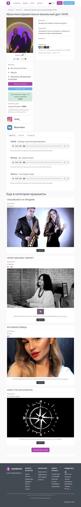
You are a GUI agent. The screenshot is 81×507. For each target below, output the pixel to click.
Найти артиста (28, 475)
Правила (68, 486)
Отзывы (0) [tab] (31, 135)
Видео (25, 3)
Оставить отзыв (20, 89)
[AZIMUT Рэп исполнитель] (40, 417)
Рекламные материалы (68, 483)
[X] (45, 47)
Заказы (39, 3)
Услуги (27, 489)
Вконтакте (68, 474)
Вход (59, 3)
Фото (32, 3)
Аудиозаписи (42, 474)
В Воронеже (56, 486)
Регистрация (69, 3)
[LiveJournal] (48, 47)
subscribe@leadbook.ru (14, 473)
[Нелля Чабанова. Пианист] (40, 288)
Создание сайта (69, 502)
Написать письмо (68, 478)
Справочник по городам (56, 475)
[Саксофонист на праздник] (40, 227)
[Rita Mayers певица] (40, 357)
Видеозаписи (42, 472)
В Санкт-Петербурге (55, 483)
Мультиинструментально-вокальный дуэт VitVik (31, 150)
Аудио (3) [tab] (12, 135)
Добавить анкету (28, 483)
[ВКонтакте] (39, 47)
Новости (41, 480)
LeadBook (16, 3)
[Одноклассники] (42, 47)
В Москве (55, 479)
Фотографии (42, 477)
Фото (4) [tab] (21, 135)
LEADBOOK (16, 468)
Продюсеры (29, 479)
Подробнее (41, 250)
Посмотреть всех (40, 450)
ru (52, 3)
